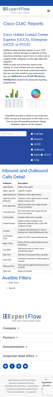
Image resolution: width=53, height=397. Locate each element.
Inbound (38, 139)
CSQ (36, 160)
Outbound (39, 149)
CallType (38, 134)
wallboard (16, 76)
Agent (37, 155)
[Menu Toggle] (48, 10)
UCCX (47, 155)
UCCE (37, 144)
